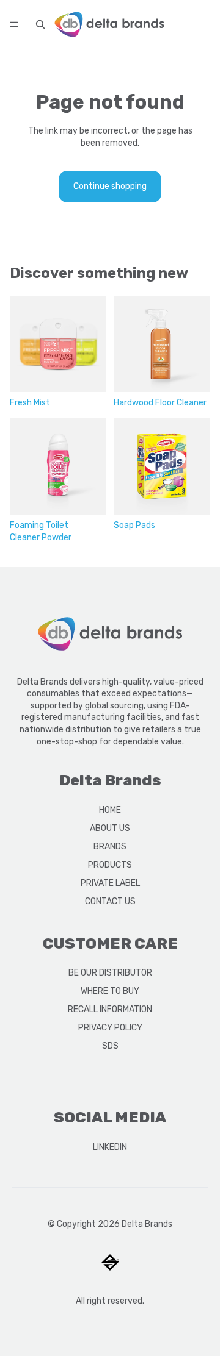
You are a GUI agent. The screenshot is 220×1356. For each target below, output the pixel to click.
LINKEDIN (110, 1147)
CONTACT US (110, 901)
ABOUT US (110, 828)
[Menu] (14, 24)
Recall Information (110, 1009)
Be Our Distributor (110, 973)
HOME (110, 810)
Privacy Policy (110, 1027)
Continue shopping (110, 186)
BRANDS (110, 846)
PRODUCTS (110, 865)
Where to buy (110, 991)
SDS (110, 1046)
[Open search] (40, 24)
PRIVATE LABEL (110, 883)
